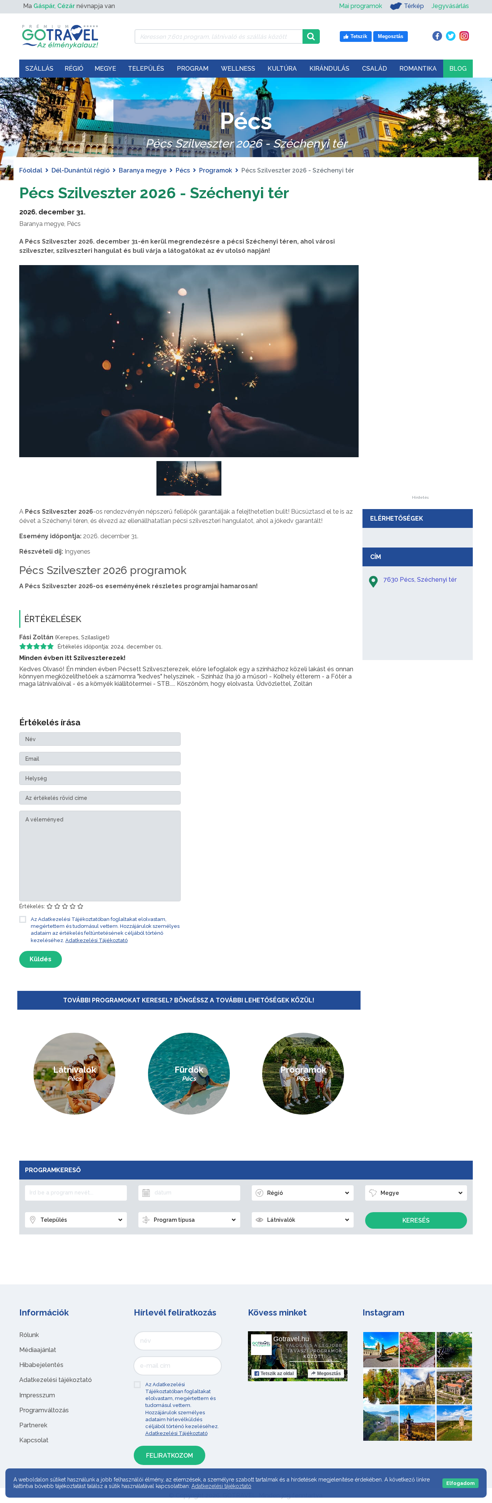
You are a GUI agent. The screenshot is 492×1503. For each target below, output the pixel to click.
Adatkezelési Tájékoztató (96, 940)
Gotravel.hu (291, 1339)
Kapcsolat (33, 1440)
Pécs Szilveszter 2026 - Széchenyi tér (154, 193)
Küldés (41, 959)
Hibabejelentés (41, 1365)
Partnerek (33, 1425)
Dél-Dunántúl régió (81, 170)
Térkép (414, 6)
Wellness (238, 68)
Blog (458, 68)
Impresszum (37, 1395)
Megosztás (329, 1373)
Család (374, 68)
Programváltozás (44, 1410)
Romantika (418, 68)
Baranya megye (142, 170)
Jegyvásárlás (450, 6)
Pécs (183, 170)
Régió (74, 68)
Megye (105, 68)
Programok (215, 170)
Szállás (39, 68)
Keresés (416, 1220)
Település (146, 68)
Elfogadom (460, 1483)
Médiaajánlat (37, 1350)
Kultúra (282, 68)
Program (192, 68)
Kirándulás (329, 68)
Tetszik (277, 1373)
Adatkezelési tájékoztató (55, 1380)
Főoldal (30, 170)
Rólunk (29, 1335)
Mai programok (360, 6)
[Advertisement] (420, 380)
